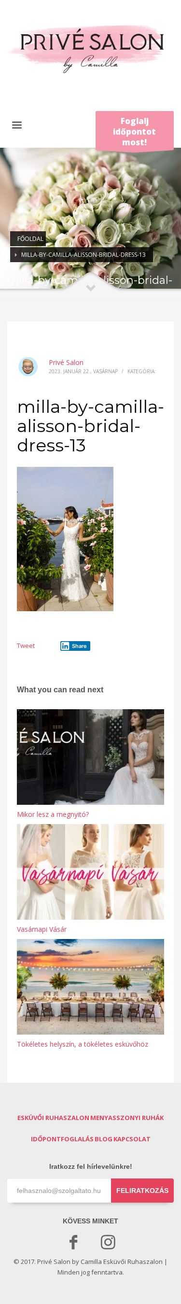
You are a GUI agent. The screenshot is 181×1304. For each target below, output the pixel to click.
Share (79, 646)
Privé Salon (66, 362)
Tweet (26, 645)
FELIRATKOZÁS (142, 1190)
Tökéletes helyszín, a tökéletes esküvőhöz (82, 1044)
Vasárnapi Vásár (42, 929)
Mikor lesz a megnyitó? (53, 814)
